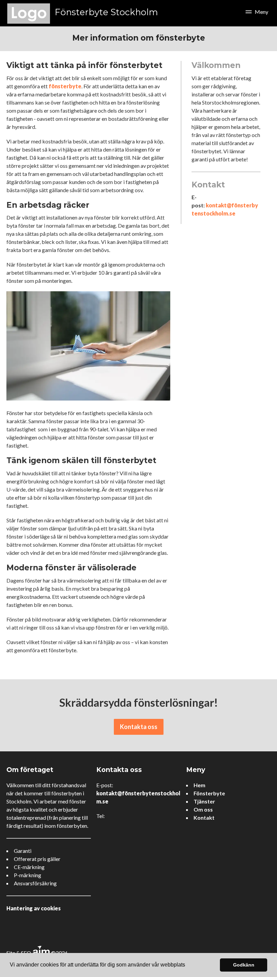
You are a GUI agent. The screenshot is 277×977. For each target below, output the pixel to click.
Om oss (203, 809)
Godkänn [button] (243, 965)
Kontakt (204, 817)
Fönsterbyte (209, 793)
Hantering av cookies (33, 908)
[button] (187, 965)
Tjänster (204, 801)
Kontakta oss (138, 726)
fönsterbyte (65, 86)
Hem (199, 785)
